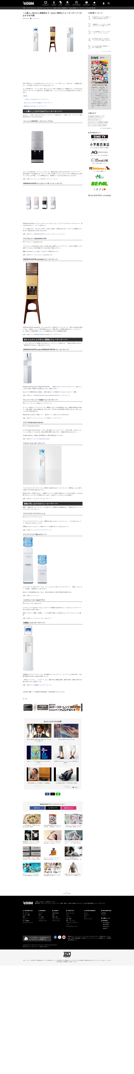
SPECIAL (105, 920)
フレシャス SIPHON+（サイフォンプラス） (46, 179)
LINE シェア (58, 794)
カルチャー (86, 915)
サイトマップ (79, 936)
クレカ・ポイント (56, 918)
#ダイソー (97, 119)
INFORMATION (107, 910)
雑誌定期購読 (77, 938)
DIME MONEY (55, 913)
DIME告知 (103, 913)
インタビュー (42, 918)
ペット (67, 924)
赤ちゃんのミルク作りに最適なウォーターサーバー (38, 102)
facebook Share (47, 794)
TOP (24, 8)
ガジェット (25, 918)
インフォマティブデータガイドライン (91, 936)
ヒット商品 (41, 916)
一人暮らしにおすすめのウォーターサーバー (36, 99)
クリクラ (36, 595)
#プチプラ (91, 119)
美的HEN (105, 928)
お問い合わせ (102, 936)
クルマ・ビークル (70, 913)
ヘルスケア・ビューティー (43, 8)
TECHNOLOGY (29, 910)
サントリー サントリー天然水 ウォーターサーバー (48, 418)
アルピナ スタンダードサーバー (43, 498)
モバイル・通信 (26, 915)
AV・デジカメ (26, 913)
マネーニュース (55, 920)
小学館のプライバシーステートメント (89, 938)
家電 (24, 916)
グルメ (67, 915)
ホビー (85, 916)
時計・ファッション (70, 920)
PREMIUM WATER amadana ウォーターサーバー (48, 334)
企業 (40, 915)
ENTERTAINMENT (91, 910)
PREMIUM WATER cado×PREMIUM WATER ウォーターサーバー (52, 395)
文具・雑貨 (68, 918)
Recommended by (68, 787)
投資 (53, 915)
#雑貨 (106, 122)
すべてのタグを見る (105, 128)
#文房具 (101, 122)
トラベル (68, 916)
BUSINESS (43, 910)
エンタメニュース (88, 918)
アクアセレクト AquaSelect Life (43, 255)
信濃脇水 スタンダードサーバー (43, 685)
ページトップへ (67, 893)
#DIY (100, 125)
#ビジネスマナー (93, 122)
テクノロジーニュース (28, 922)
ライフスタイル (31, 8)
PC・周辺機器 (26, 920)
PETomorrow (106, 926)
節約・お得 (54, 916)
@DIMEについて (71, 936)
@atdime (38, 807)
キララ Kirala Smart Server (42, 439)
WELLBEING (106, 924)
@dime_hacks (70, 807)
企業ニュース (106, 918)
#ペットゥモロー (93, 125)
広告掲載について (102, 938)
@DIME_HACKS (54, 807)
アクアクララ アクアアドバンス (43, 530)
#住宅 (104, 125)
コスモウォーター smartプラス (42, 618)
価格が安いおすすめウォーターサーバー (35, 106)
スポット (86, 913)
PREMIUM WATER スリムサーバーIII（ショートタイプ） (49, 234)
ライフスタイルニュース (71, 926)
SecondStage (106, 922)
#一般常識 (91, 116)
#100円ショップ (99, 116)
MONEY (56, 910)
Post (52, 794)
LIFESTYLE (71, 910)
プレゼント (103, 915)
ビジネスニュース (43, 920)
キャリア (41, 913)
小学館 (72, 938)
